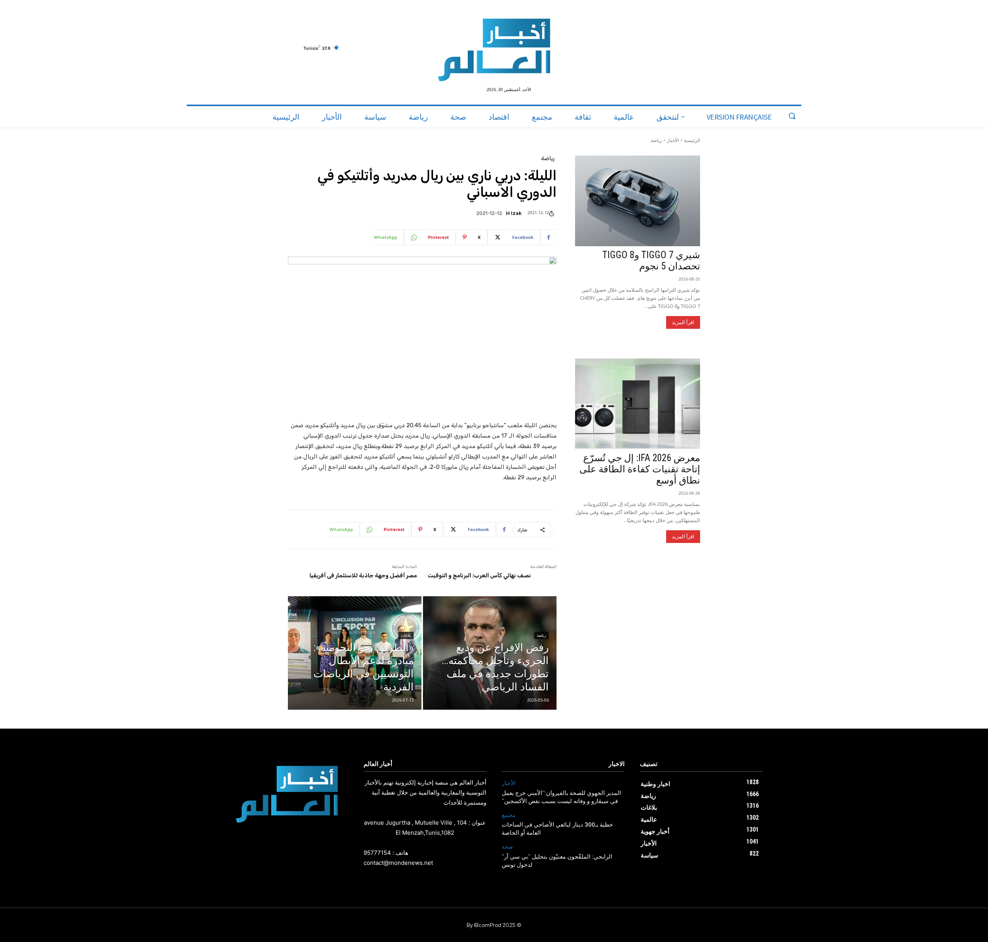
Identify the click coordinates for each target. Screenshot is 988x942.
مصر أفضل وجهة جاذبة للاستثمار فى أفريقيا (363, 575)
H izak (513, 213)
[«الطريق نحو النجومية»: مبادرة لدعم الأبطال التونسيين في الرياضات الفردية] (354, 653)
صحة (507, 847)
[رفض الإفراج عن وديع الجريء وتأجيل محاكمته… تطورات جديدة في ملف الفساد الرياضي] (490, 653)
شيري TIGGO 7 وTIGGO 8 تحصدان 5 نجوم (651, 260)
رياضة (656, 140)
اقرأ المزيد (683, 322)
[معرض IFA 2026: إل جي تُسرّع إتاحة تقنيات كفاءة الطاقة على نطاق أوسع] (637, 404)
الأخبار (673, 140)
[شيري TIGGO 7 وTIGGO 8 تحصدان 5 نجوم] (637, 201)
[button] (792, 116)
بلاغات (406, 635)
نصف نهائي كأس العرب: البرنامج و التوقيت (479, 575)
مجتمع (509, 815)
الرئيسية (692, 140)
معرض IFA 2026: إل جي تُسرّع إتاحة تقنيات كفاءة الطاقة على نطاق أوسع (639, 469)
